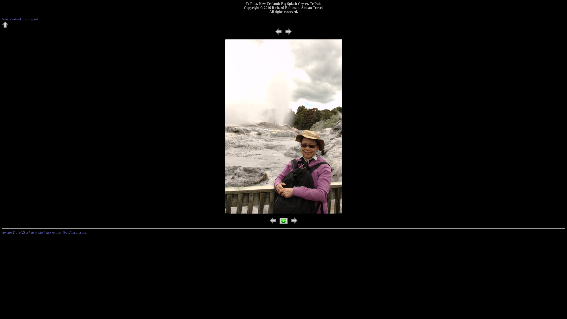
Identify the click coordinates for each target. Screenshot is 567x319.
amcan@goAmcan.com (69, 232)
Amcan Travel (11, 232)
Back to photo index (37, 232)
